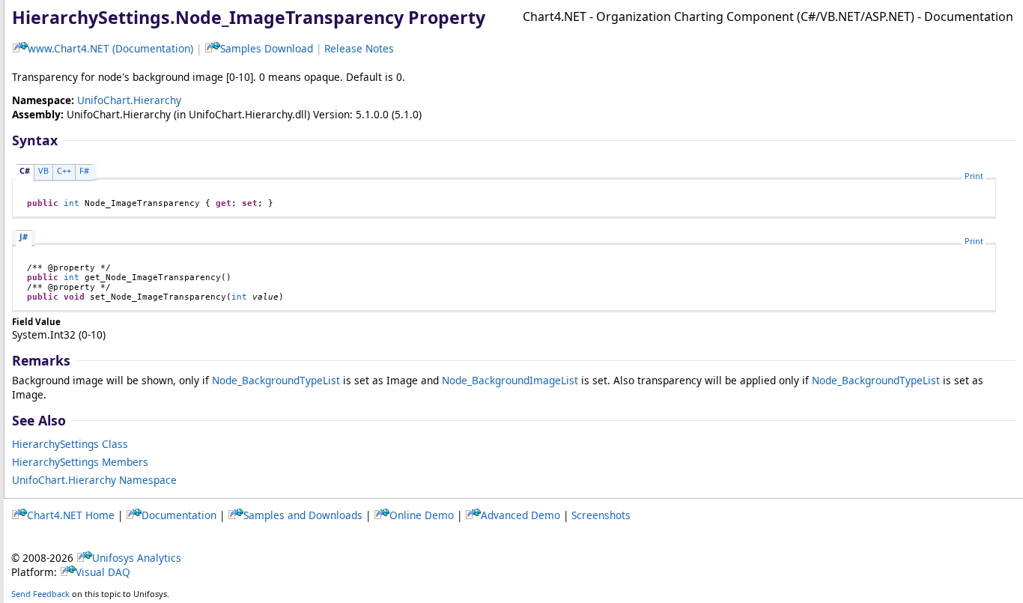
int (71, 203)
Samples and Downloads (302, 515)
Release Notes (359, 48)
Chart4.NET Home (71, 515)
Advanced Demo (520, 515)
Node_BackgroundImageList (510, 380)
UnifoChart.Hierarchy (129, 100)
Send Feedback (40, 593)
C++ (64, 170)
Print (974, 175)
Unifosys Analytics (136, 558)
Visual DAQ (103, 572)
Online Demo (421, 515)
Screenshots (601, 515)
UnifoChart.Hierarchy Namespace (94, 480)
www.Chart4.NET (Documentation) (110, 48)
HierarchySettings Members (80, 462)
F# (84, 170)
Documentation (179, 515)
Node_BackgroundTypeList (276, 380)
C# (24, 170)
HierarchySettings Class (70, 444)
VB (43, 170)
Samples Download (266, 48)
